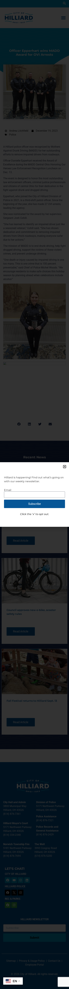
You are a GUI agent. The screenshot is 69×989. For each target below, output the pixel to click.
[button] (64, 466)
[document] (34, 494)
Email (7, 490)
